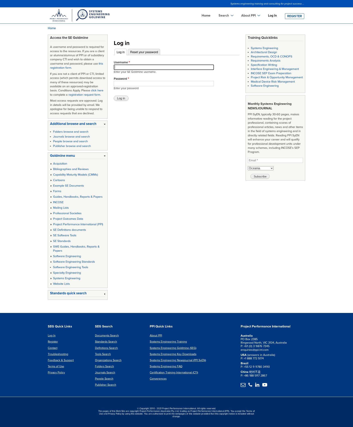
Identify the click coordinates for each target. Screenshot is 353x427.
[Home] (79, 16)
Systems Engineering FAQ (166, 366)
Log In (272, 15)
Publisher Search (105, 385)
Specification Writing (264, 65)
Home (206, 15)
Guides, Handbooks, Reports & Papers (78, 196)
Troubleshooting (58, 354)
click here (97, 90)
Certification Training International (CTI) (174, 372)
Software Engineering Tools (70, 267)
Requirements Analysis (265, 60)
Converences (158, 378)
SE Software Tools (64, 235)
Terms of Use (56, 366)
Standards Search (106, 341)
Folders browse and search (70, 131)
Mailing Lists (61, 208)
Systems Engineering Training (168, 341)
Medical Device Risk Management (273, 81)
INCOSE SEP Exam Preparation (271, 73)
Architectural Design (264, 52)
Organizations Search (108, 360)
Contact (52, 348)
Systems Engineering (66, 278)
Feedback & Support (61, 360)
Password (120, 79)
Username (121, 62)
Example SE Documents (68, 185)
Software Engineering (67, 256)
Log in (122, 52)
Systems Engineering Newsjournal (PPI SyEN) (178, 360)
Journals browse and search (71, 136)
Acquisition (60, 163)
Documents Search (107, 335)
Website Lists (61, 284)
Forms (57, 191)
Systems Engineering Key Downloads (173, 354)
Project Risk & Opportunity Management (277, 77)
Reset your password (144, 52)
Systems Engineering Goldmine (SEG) (173, 348)
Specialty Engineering (67, 273)
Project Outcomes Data (68, 219)
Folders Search (104, 366)
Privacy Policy (56, 372)
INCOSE (58, 202)
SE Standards (62, 241)
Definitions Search (106, 348)
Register (294, 16)
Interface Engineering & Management (275, 69)
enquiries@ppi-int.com (255, 350)
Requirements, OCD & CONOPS (271, 56)
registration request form (84, 94)
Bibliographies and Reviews (71, 169)
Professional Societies (67, 213)
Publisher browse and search (72, 146)
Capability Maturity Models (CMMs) (75, 174)
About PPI (156, 335)
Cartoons (59, 180)
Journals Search (105, 372)
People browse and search (70, 141)
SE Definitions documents (69, 230)
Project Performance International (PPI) (78, 224)
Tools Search (103, 354)
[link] (77, 124)
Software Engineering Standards (74, 261)
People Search (104, 378)
